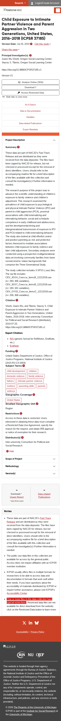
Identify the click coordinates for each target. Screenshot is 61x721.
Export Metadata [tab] (30, 129)
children (33, 371)
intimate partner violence (30, 381)
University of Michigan (20, 714)
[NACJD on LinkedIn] (30, 623)
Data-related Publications (30, 123)
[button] (31, 44)
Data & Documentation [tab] (30, 111)
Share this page (10, 49)
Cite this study (42, 44)
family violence (36, 376)
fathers (10, 381)
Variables (30, 117)
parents (41, 386)
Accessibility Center (17, 593)
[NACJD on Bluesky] (37, 623)
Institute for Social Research (41, 711)
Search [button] (19, 3)
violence (11, 391)
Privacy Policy (37, 632)
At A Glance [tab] (30, 105)
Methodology (12, 466)
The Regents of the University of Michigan (35, 707)
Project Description (15, 140)
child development (16, 371)
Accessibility (22, 632)
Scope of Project (13, 459)
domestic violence (16, 376)
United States (13, 400)
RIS (12, 338)
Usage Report (17, 497)
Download (30, 87)
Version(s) (10, 473)
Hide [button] (11, 451)
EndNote (14, 345)
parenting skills (26, 386)
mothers (11, 386)
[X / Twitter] (24, 623)
